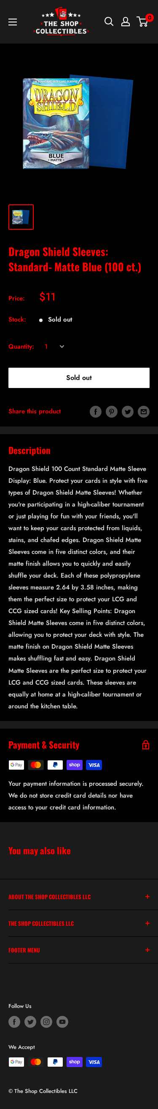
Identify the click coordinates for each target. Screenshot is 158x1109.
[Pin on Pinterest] (112, 411)
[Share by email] (144, 411)
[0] (142, 22)
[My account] (125, 21)
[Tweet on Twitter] (128, 411)
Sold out (79, 378)
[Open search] (109, 21)
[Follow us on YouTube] (62, 1022)
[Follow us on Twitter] (30, 1022)
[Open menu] (12, 22)
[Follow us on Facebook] (14, 1022)
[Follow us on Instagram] (46, 1022)
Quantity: (21, 346)
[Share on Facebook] (96, 411)
